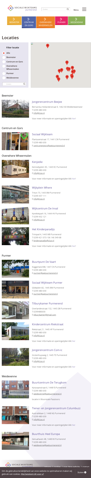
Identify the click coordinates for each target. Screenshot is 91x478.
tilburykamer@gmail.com (45, 314)
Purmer (61, 22)
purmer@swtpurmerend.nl (46, 273)
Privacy (47, 466)
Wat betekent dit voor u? (32, 474)
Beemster (14, 22)
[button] (47, 46)
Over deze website (71, 466)
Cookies (57, 466)
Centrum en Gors (29, 24)
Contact (85, 466)
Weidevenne (77, 22)
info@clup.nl (39, 113)
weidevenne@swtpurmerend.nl (47, 393)
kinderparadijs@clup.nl (44, 240)
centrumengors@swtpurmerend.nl (49, 145)
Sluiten (80, 472)
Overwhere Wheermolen (45, 24)
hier (73, 118)
